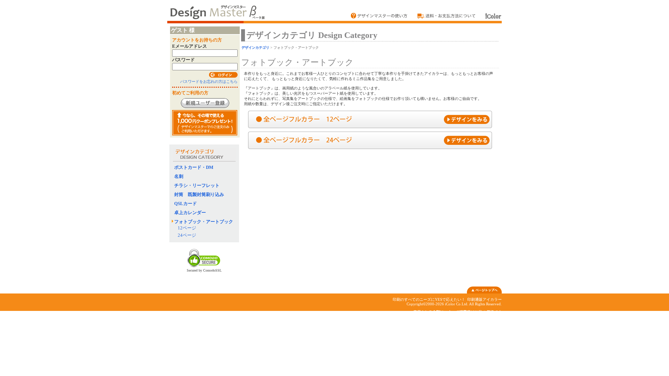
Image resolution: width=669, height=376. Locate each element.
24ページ (187, 235)
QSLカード (185, 203)
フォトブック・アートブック (203, 221)
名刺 (178, 176)
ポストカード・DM (193, 167)
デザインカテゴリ (255, 47)
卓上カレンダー (190, 212)
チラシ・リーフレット (197, 185)
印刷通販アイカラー (484, 299)
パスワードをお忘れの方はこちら (209, 81)
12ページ (187, 227)
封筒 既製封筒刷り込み (201, 194)
